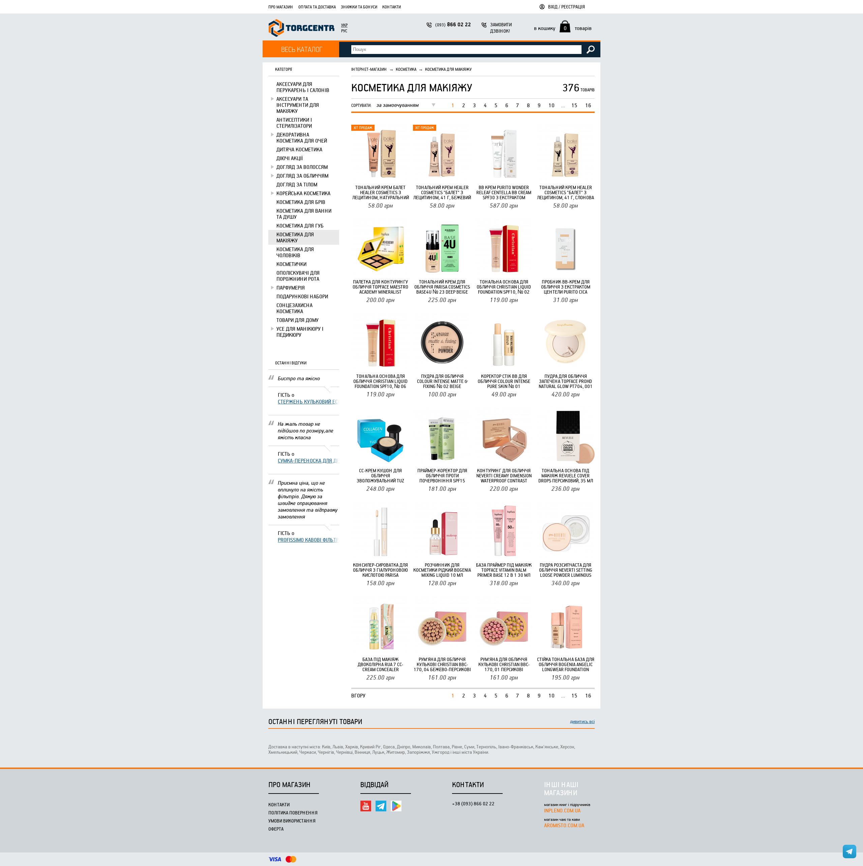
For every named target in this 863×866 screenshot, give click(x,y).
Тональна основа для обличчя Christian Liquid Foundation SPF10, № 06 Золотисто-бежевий (380, 381)
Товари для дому (297, 320)
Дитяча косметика (299, 149)
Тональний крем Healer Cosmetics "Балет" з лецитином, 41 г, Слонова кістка (565, 192)
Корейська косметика (303, 193)
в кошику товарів (563, 28)
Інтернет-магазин (369, 69)
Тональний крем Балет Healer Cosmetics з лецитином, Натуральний (380, 192)
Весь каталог (302, 49)
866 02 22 (453, 24)
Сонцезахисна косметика (294, 308)
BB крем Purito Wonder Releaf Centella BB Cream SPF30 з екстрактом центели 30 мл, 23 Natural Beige (504, 192)
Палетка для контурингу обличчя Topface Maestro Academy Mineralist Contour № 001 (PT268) (380, 286)
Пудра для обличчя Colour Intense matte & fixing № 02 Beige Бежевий (442, 381)
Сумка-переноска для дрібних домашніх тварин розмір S (308, 460)
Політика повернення (293, 812)
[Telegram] (381, 806)
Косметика (406, 69)
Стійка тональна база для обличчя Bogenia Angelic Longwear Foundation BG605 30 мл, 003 (565, 664)
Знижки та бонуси (359, 6)
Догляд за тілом (296, 184)
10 (551, 105)
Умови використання (292, 820)
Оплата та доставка (317, 6)
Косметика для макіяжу (295, 237)
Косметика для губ (300, 225)
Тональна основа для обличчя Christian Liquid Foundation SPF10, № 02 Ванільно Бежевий (504, 286)
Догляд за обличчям (302, 175)
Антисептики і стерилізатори (294, 122)
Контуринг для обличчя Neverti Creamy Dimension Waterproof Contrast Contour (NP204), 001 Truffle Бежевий (504, 475)
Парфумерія (290, 287)
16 (588, 105)
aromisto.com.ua (564, 825)
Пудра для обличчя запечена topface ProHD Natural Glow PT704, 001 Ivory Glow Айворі (566, 381)
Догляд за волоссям (302, 166)
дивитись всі (582, 721)
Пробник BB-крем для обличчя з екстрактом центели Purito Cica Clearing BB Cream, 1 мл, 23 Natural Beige (565, 286)
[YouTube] (365, 806)
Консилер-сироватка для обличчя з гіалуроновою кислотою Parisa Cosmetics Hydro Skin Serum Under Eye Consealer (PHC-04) (380, 569)
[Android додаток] (396, 806)
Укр (344, 25)
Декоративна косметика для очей (301, 137)
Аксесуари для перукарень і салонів (302, 87)
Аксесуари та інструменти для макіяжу (297, 104)
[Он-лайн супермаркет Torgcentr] (301, 29)
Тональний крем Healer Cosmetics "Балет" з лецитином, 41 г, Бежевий (442, 192)
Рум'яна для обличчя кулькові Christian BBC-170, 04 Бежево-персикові (442, 664)
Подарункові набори (302, 296)
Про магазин (280, 6)
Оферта (276, 829)
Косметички (291, 264)
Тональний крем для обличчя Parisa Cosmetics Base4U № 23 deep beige (442, 286)
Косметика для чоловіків (295, 252)
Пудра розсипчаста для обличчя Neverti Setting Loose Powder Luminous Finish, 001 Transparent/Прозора (565, 569)
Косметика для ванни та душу (303, 213)
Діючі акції (289, 158)
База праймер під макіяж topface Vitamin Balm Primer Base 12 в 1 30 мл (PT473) (504, 569)
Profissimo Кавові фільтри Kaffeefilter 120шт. (308, 539)
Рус (344, 30)
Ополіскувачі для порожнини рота (298, 275)
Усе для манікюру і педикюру (299, 331)
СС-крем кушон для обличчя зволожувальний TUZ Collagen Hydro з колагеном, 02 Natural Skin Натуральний (380, 475)
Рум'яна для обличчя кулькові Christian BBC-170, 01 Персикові (504, 664)
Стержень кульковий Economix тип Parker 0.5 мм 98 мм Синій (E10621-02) (308, 401)
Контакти (391, 6)
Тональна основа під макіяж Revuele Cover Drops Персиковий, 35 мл (565, 475)
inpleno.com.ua (562, 810)
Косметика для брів (300, 202)
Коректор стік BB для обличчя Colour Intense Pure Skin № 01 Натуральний (504, 381)
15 (574, 105)
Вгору (358, 695)
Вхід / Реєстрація (566, 6)
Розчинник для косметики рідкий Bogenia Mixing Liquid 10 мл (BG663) (442, 569)
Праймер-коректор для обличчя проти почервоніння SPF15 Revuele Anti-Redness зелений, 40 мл (442, 475)
